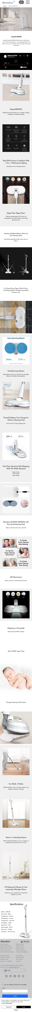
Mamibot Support (4, 955)
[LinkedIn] (19, 976)
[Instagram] (6, 976)
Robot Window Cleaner (6, 948)
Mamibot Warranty (5, 957)
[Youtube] (23, 976)
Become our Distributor (6, 961)
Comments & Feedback (22, 952)
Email (4, 988)
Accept (23, 1007)
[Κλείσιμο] (30, 1000)
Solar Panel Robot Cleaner (7, 952)
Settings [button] (16, 1010)
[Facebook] (10, 976)
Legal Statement (20, 957)
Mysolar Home (19, 944)
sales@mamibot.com (14, 967)
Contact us (18, 961)
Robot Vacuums (4, 944)
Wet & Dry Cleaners (5, 950)
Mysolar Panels (20, 946)
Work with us (19, 959)
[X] (15, 976)
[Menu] (28, 2)
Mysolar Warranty (20, 950)
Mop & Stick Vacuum (5, 946)
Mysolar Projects (20, 948)
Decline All (8, 1007)
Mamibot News (4, 959)
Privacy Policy (19, 955)
